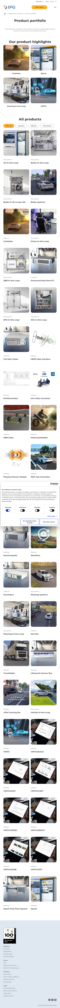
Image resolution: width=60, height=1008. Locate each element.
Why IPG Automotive (10, 965)
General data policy (9, 988)
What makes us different (11, 977)
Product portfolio (8, 956)
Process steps (7, 954)
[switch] (22, 510)
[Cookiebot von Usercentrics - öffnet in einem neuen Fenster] (51, 484)
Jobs (4, 963)
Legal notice (7, 993)
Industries (6, 949)
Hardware (21, 126)
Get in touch (39, 7)
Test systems (47, 126)
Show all (9, 126)
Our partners (7, 982)
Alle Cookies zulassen (49, 522)
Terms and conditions (10, 991)
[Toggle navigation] (55, 7)
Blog (47, 1)
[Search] (56, 1)
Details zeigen (51, 516)
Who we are (7, 974)
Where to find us (8, 979)
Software (34, 126)
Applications (7, 951)
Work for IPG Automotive (11, 968)
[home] (5, 14)
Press (52, 1)
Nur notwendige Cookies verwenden (29, 521)
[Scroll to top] (56, 1004)
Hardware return (8, 996)
